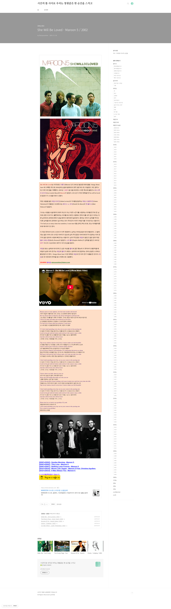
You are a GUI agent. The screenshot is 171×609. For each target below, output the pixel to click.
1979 (115, 269)
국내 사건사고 (117, 75)
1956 (115, 329)
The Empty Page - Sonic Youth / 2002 (52, 519)
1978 (115, 272)
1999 (115, 217)
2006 (115, 197)
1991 (115, 235)
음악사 (115, 64)
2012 (115, 180)
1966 (115, 303)
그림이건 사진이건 (118, 102)
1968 (115, 298)
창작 (115, 98)
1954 (115, 333)
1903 (115, 467)
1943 (115, 362)
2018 (115, 166)
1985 (115, 252)
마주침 (115, 88)
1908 (115, 456)
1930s (115, 372)
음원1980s (116, 137)
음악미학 (115, 81)
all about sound (45, 569)
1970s (115, 267)
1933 (115, 388)
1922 (115, 417)
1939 (115, 374)
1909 (115, 453)
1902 (115, 470)
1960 (115, 316)
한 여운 (115, 112)
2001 (115, 209)
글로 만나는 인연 (118, 105)
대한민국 (115, 119)
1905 (115, 463)
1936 (115, 381)
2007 (115, 195)
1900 (115, 474)
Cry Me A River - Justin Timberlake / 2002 (53, 525)
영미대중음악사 (117, 68)
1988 (115, 245)
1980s (115, 240)
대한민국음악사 (117, 71)
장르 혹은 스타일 (118, 83)
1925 (115, 410)
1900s (115, 451)
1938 (115, 377)
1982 (115, 259)
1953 (115, 336)
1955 (115, 331)
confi (114, 495)
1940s (115, 346)
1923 (115, 415)
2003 (115, 204)
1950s (115, 319)
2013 (115, 178)
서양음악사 (116, 73)
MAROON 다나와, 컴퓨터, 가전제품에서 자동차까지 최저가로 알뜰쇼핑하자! (64, 494)
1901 (115, 472)
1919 (115, 427)
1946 (115, 355)
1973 (115, 283)
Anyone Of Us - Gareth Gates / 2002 (51, 521)
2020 (115, 159)
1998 (115, 219)
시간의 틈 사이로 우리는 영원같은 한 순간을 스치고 (64, 3)
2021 (115, 156)
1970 (115, 290)
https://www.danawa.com (48, 487)
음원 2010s (117, 130)
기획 (115, 85)
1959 (115, 322)
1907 (115, 458)
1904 (115, 465)
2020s (115, 145)
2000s (43, 513)
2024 (115, 149)
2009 (115, 190)
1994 (115, 228)
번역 (115, 116)
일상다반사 (116, 100)
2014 (115, 176)
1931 (115, 393)
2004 (115, 202)
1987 (115, 248)
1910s (115, 425)
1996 (115, 224)
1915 (115, 436)
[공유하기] (45, 504)
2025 (115, 147)
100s (114, 489)
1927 (115, 405)
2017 (115, 169)
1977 (115, 274)
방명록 (46, 10)
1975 (115, 279)
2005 (115, 200)
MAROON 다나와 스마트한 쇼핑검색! (54, 490)
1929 (115, 401)
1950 (115, 343)
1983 (115, 257)
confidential (116, 492)
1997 (115, 221)
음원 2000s (117, 132)
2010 (115, 185)
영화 (115, 107)
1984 (115, 255)
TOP (132, 592)
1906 (115, 460)
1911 (115, 446)
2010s (115, 162)
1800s (115, 477)
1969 (115, 296)
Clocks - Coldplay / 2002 (48, 523)
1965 (115, 305)
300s (114, 483)
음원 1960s (117, 142)
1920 (115, 422)
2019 (115, 164)
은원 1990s (117, 135)
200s (114, 486)
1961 (115, 314)
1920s (115, 398)
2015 (115, 173)
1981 (115, 262)
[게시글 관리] (47, 504)
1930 (115, 395)
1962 (115, 312)
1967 (115, 300)
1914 (115, 439)
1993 (115, 231)
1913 (115, 441)
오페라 (115, 95)
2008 (115, 193)
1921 (115, 419)
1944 (115, 360)
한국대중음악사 (117, 66)
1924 (115, 412)
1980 (115, 264)
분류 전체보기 (116, 61)
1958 (115, 324)
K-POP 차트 (117, 114)
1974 (115, 281)
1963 (115, 309)
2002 (47, 513)
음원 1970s (117, 139)
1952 (115, 338)
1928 (115, 403)
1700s (115, 480)
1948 (115, 350)
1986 (115, 250)
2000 (115, 211)
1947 (115, 353)
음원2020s (116, 128)
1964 (115, 307)
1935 (115, 384)
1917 (115, 432)
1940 (115, 369)
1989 (115, 243)
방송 (115, 109)
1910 (115, 448)
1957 (115, 327)
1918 (115, 429)
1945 (115, 357)
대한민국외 (116, 122)
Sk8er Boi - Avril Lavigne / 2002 (50, 517)
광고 (115, 93)
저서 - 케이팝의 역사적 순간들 (120, 53)
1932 (115, 391)
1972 (115, 285)
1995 (115, 226)
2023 (115, 152)
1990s (115, 214)
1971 (115, 288)
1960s (115, 293)
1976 (115, 276)
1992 (115, 233)
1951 (115, 340)
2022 (115, 154)
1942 (115, 364)
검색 (128, 3)
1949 (115, 348)
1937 (115, 379)
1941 (115, 367)
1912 (115, 443)
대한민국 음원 (116, 125)
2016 (115, 171)
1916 (115, 434)
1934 (115, 386)
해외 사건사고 (117, 78)
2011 (115, 183)
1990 (115, 238)
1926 (115, 408)
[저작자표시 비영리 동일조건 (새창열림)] (59, 504)
